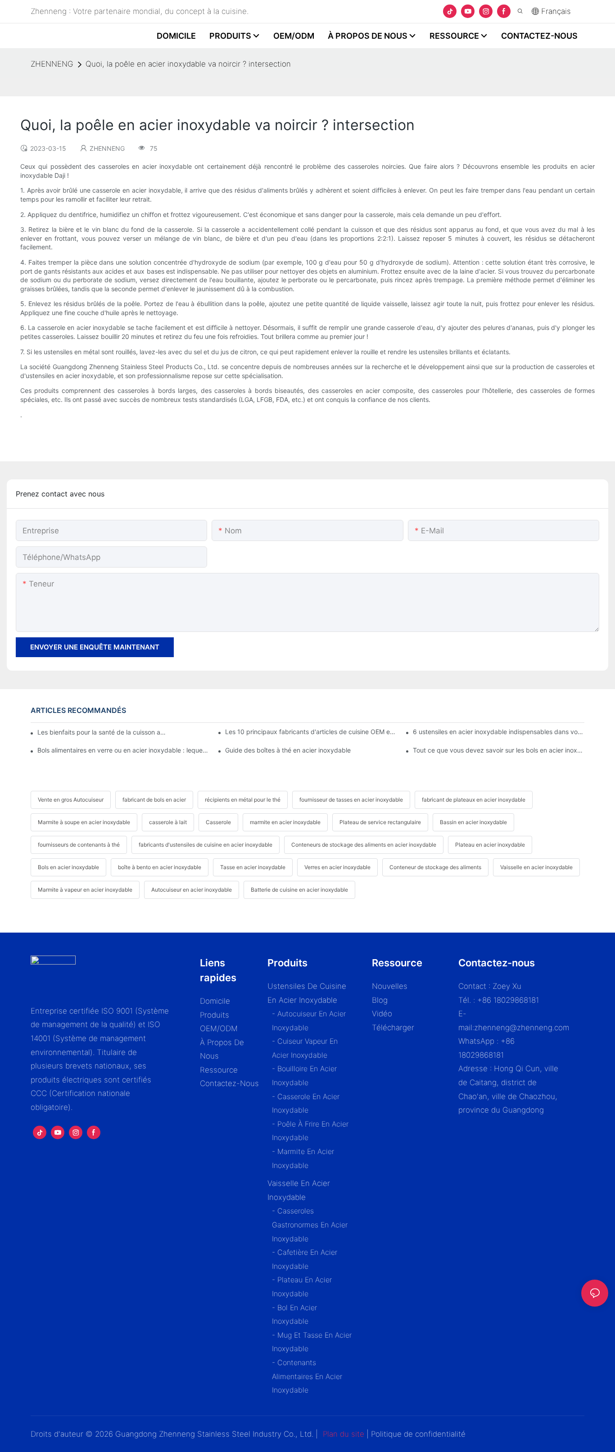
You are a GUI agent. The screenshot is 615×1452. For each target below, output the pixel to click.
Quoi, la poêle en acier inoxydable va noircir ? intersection (188, 63)
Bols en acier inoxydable (68, 867)
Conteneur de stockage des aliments (435, 867)
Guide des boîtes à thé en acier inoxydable (288, 750)
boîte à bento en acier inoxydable (159, 867)
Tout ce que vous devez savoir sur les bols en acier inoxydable (498, 750)
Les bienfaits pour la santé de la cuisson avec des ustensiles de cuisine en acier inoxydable (102, 732)
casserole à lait (168, 822)
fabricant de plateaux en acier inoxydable (473, 799)
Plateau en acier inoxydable (490, 844)
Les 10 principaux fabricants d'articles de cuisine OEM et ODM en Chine (310, 731)
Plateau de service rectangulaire (380, 822)
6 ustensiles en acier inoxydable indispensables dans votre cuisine (498, 731)
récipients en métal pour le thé (242, 799)
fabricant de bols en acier (154, 799)
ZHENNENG (52, 63)
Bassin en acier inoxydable (473, 822)
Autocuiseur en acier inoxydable (191, 889)
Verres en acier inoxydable (337, 867)
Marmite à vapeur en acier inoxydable (85, 889)
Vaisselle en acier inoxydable (536, 867)
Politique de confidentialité (418, 1433)
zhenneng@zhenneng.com (521, 1027)
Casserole (218, 822)
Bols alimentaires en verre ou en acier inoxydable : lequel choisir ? (122, 750)
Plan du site (343, 1433)
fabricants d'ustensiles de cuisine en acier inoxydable (205, 844)
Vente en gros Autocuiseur (71, 799)
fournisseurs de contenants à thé (79, 844)
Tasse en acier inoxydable (252, 867)
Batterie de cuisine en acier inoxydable (299, 889)
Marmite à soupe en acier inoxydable (84, 822)
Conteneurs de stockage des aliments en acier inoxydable (363, 844)
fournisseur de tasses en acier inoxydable (351, 799)
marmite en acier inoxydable (285, 822)
